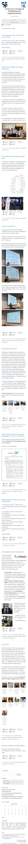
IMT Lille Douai (12, 439)
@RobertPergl (17, 663)
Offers (19, 489)
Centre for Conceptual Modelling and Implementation (14, 11)
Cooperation (15, 57)
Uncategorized (13, 340)
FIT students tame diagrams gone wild (13, 157)
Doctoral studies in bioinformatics (13, 746)
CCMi (4, 24)
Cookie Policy (7, 838)
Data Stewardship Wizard (20, 823)
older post (12, 354)
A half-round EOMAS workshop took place (12, 68)
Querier (16, 672)
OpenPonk (7, 247)
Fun (2, 636)
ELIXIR (7, 824)
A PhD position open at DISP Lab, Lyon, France (13, 36)
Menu (14, 20)
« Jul (3, 817)
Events (14, 148)
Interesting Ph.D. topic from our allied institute (14, 500)
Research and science (21, 338)
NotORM (23, 673)
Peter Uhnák (4, 342)
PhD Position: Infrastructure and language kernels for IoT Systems (13, 435)
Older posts (5, 770)
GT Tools (23, 661)
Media (17, 824)
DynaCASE (21, 596)
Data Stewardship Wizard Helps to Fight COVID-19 (12, 796)
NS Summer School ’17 (9, 349)
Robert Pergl (5, 149)
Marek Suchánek (5, 427)
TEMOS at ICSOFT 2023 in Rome (8, 789)
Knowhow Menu (14, 22)
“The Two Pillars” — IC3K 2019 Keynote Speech (12, 798)
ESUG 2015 (5, 644)
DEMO (23, 165)
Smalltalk (8, 58)
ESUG (13, 231)
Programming (21, 57)
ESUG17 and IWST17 (8, 226)
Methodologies (23, 824)
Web (23, 828)
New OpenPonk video (6, 791)
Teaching (13, 828)
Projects (3, 58)
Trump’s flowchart (19, 161)
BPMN (6, 823)
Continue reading (6, 47)
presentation (18, 247)
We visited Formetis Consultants (13, 552)
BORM (3, 823)
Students (12, 58)
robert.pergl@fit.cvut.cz (20, 620)
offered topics (17, 617)
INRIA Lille (4, 439)
